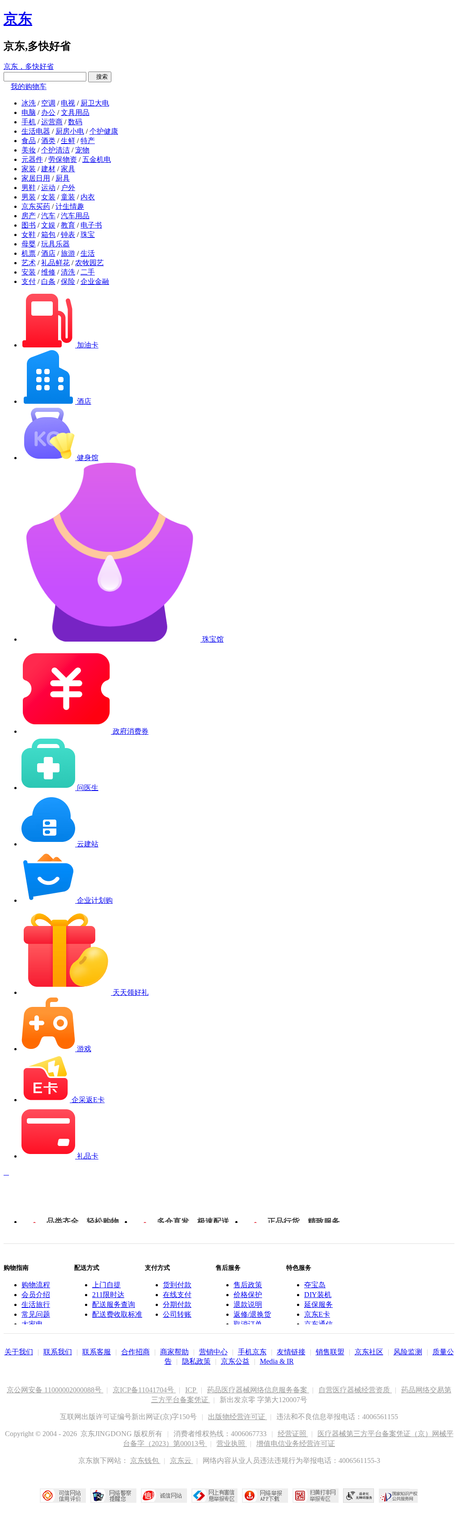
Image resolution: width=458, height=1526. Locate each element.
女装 (48, 197)
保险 (68, 281)
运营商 (52, 122)
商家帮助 (174, 1352)
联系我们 (57, 1352)
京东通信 (318, 1324)
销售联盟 (330, 1352)
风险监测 (408, 1352)
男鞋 (28, 187)
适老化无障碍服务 (358, 1495)
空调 (48, 103)
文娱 (48, 225)
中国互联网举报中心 (214, 1495)
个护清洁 (55, 150)
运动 (48, 187)
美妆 (28, 150)
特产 (88, 140)
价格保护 (247, 1294)
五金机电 (96, 159)
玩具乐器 (55, 244)
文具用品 (75, 112)
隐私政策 (196, 1361)
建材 (48, 169)
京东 (18, 19)
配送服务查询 (113, 1304)
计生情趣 (69, 206)
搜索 (100, 76)
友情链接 (291, 1352)
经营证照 (293, 1433)
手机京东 (252, 1352)
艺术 (28, 262)
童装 (68, 197)
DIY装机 (317, 1294)
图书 (28, 225)
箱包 (48, 234)
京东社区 (369, 1352)
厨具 (62, 178)
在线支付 (177, 1294)
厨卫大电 (95, 103)
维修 (48, 272)
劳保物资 (62, 159)
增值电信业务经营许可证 (295, 1443)
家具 (68, 169)
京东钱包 (145, 1460)
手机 (28, 122)
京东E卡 (317, 1314)
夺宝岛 (315, 1285)
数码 (75, 122)
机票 (28, 253)
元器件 (32, 159)
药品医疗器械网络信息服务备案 (258, 1390)
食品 (28, 140)
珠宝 (88, 234)
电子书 (91, 225)
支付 (28, 281)
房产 (28, 216)
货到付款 (177, 1285)
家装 (28, 169)
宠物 (82, 150)
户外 (68, 187)
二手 (88, 272)
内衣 (88, 197)
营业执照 (231, 1443)
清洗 (68, 272)
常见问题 (35, 1314)
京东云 (181, 1460)
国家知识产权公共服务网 (398, 1495)
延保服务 (318, 1304)
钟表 (68, 234)
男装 (28, 197)
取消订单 (247, 1324)
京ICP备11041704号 (144, 1390)
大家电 (32, 1324)
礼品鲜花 (55, 262)
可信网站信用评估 (63, 1495)
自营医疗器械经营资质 (355, 1390)
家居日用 (35, 178)
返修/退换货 (252, 1314)
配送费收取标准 (117, 1314)
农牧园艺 (89, 262)
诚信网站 (164, 1495)
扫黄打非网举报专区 (316, 1495)
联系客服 (96, 1352)
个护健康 (103, 131)
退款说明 (247, 1304)
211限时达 (108, 1294)
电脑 (28, 112)
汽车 (48, 216)
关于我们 (18, 1352)
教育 (68, 225)
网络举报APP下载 (265, 1495)
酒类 (48, 140)
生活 (88, 253)
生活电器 (35, 131)
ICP (191, 1390)
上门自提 (106, 1285)
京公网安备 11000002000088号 (55, 1390)
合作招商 (135, 1352)
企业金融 (95, 281)
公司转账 (177, 1314)
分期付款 (177, 1304)
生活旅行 (35, 1304)
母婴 (28, 244)
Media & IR (277, 1361)
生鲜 (68, 140)
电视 (68, 103)
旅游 (68, 253)
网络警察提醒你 (113, 1495)
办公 (48, 112)
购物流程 (35, 1285)
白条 (48, 281)
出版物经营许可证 (237, 1416)
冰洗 (28, 103)
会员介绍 (35, 1294)
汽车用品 (75, 216)
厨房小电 (69, 131)
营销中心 (213, 1352)
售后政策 (247, 1285)
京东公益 (235, 1361)
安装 (28, 272)
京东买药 (35, 206)
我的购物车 (29, 86)
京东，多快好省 (29, 66)
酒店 (48, 253)
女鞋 (28, 234)
